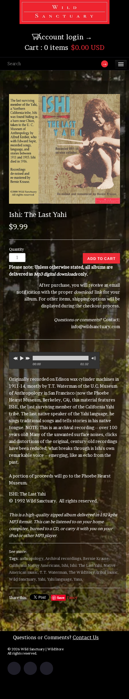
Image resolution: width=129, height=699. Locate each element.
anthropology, (32, 558)
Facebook (14, 668)
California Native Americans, (35, 565)
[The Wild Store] (65, 20)
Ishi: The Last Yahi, (86, 565)
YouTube (46, 668)
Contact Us (86, 637)
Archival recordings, (63, 558)
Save (60, 597)
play (22, 358)
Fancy (72, 597)
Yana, (78, 579)
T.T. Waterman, (54, 572)
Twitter (30, 668)
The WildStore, (82, 572)
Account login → (64, 37)
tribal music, (107, 572)
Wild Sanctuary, (23, 579)
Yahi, (42, 579)
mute (93, 358)
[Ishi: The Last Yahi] (64, 149)
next (29, 357)
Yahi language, (60, 579)
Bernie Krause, (96, 558)
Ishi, (65, 565)
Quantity (16, 249)
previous (15, 357)
